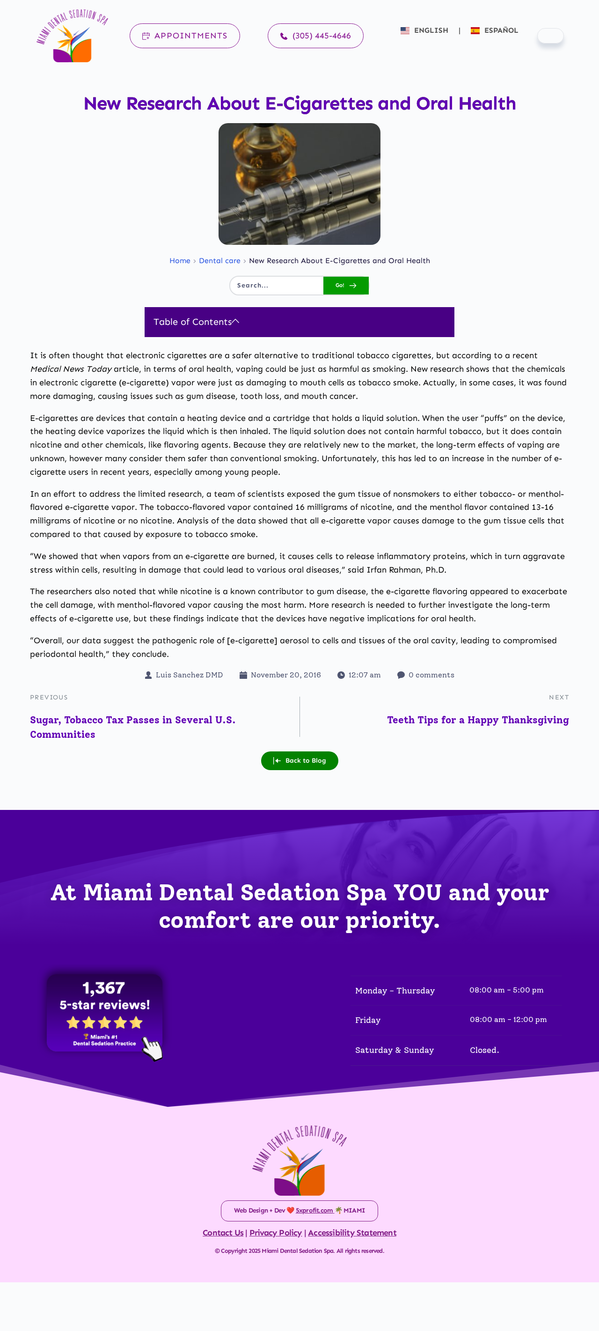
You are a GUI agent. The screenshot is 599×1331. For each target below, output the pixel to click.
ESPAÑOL (500, 30)
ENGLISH (431, 30)
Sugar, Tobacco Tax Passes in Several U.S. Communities (133, 727)
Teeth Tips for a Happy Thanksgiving (478, 720)
